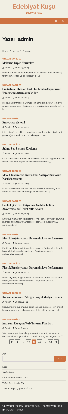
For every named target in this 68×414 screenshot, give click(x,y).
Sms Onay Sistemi (13, 122)
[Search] (63, 21)
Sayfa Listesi (8, 372)
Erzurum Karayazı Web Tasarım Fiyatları (27, 323)
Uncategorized (11, 59)
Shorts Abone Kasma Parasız (15, 377)
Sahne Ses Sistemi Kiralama (19, 149)
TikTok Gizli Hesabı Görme (14, 383)
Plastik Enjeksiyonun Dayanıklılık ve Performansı (32, 238)
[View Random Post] (56, 21)
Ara (4, 353)
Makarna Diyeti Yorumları (18, 63)
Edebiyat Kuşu (34, 6)
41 (39, 341)
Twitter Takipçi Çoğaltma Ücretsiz (18, 388)
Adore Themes (15, 409)
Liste (4, 367)
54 (50, 341)
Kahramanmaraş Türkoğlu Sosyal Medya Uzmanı (32, 297)
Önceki (11, 342)
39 (28, 341)
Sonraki (56, 342)
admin (8, 67)
